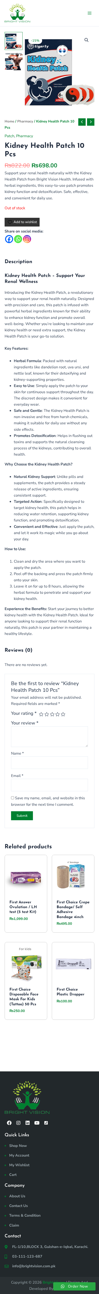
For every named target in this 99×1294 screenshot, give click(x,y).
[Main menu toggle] (89, 13)
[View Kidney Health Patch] (14, 41)
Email (17, 775)
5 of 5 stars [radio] (63, 714)
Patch (9, 136)
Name (17, 753)
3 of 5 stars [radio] (52, 714)
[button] (86, 40)
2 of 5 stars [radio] (46, 714)
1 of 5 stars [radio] (41, 714)
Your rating (24, 713)
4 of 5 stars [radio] (57, 714)
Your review (24, 723)
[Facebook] (9, 239)
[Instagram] (27, 239)
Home (9, 121)
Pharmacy (25, 121)
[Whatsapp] (18, 239)
